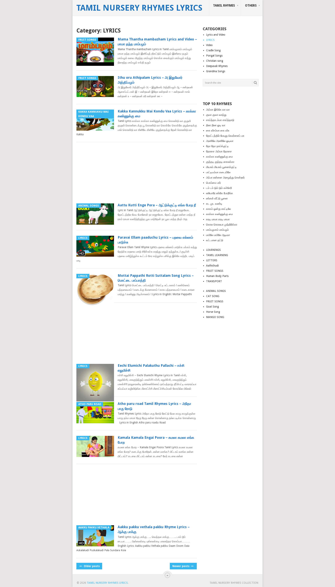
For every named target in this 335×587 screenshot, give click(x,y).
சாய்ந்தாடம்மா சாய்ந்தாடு (220, 120)
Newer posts (181, 566)
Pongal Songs (214, 55)
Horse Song (213, 311)
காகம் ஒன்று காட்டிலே (218, 208)
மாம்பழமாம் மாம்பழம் (217, 229)
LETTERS (211, 260)
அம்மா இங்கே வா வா (218, 109)
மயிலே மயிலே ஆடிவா (218, 235)
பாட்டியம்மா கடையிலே (218, 172)
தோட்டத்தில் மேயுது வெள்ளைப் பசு (225, 135)
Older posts (91, 566)
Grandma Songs (215, 71)
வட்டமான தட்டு (214, 240)
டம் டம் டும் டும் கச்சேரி (219, 187)
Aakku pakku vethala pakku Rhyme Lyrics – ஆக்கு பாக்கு (154, 529)
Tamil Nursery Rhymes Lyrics (139, 8)
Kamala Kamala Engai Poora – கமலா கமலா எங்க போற (156, 439)
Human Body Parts (217, 276)
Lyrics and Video (215, 34)
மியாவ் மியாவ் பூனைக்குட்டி (221, 167)
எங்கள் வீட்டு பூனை (217, 198)
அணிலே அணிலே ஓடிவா (219, 140)
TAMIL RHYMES (224, 5)
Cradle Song (213, 50)
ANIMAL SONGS (216, 290)
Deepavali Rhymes (217, 66)
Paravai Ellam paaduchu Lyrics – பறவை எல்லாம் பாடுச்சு (155, 239)
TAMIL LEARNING (217, 255)
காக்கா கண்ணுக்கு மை (219, 156)
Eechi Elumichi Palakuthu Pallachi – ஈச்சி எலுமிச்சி (151, 367)
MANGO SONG (215, 317)
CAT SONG (212, 296)
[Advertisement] (136, 174)
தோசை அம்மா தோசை (219, 151)
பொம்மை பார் (213, 182)
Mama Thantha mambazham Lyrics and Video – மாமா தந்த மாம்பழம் (157, 41)
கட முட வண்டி (214, 203)
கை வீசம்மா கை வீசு (217, 130)
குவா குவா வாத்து (216, 114)
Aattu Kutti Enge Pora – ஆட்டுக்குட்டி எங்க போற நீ (157, 205)
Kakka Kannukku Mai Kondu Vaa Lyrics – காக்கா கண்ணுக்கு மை (157, 113)
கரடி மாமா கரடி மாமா (218, 219)
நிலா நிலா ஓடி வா (215, 125)
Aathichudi (212, 265)
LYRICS (210, 39)
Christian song (214, 60)
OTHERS (251, 5)
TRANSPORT (214, 281)
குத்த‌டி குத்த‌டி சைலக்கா (220, 161)
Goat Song (212, 306)
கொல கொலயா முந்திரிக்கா (221, 224)
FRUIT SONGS (214, 270)
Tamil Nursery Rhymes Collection (234, 582)
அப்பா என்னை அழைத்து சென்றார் (225, 177)
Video (209, 45)
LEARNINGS (213, 249)
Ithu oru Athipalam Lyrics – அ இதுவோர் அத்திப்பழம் (150, 79)
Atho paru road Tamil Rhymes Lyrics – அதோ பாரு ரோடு (154, 406)
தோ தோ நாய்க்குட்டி (217, 146)
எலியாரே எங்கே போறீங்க (219, 193)
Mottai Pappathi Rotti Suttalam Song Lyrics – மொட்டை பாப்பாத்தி (156, 277)
